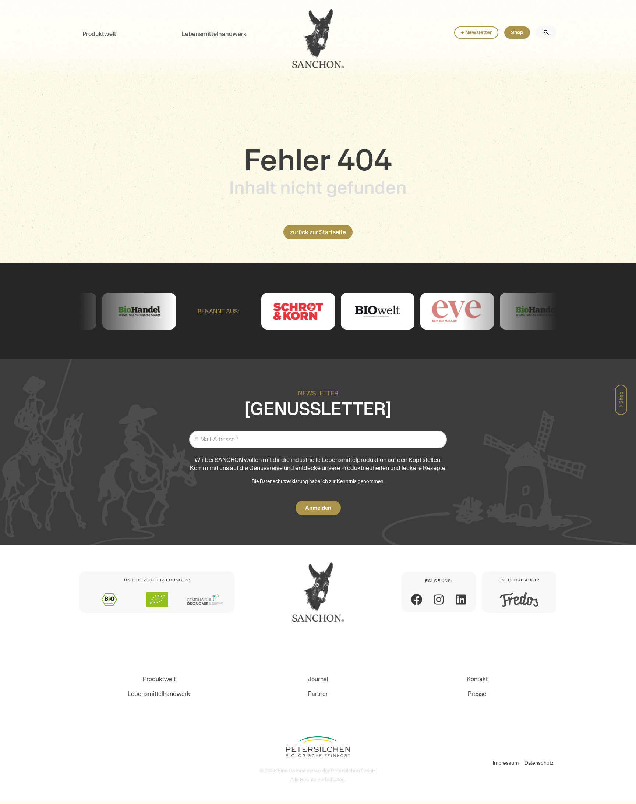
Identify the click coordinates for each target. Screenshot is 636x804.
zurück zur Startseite (318, 232)
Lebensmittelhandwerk (214, 34)
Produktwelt (99, 34)
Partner (318, 693)
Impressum (506, 763)
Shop (517, 32)
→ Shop (621, 399)
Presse (477, 693)
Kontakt (477, 679)
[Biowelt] (339, 311)
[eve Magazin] (418, 311)
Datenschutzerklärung (284, 481)
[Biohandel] (100, 311)
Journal (318, 679)
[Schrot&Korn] (259, 311)
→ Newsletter (476, 32)
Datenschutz (539, 763)
